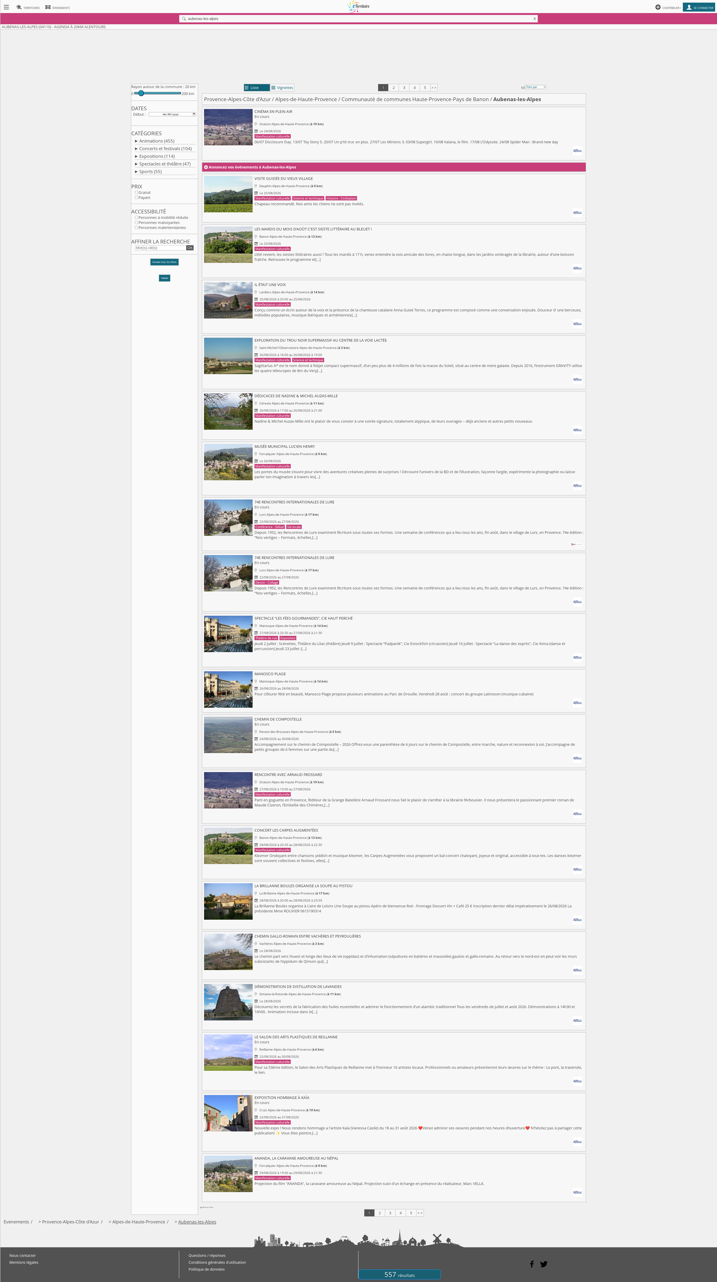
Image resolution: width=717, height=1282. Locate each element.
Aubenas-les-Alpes (197, 1222)
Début (138, 114)
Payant (144, 197)
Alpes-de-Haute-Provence (306, 99)
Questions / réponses (207, 1255)
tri (523, 87)
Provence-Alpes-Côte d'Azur (237, 99)
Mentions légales (23, 1262)
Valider (164, 278)
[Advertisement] (358, 56)
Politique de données (207, 1269)
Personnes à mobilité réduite (163, 217)
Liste (252, 87)
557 (399, 1274)
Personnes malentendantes (162, 227)
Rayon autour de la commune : (157, 86)
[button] (164, 263)
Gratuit (145, 192)
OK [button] (190, 247)
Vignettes (282, 87)
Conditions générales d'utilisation (217, 1262)
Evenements (16, 1222)
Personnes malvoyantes (159, 222)
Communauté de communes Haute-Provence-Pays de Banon (415, 99)
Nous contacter (22, 1255)
